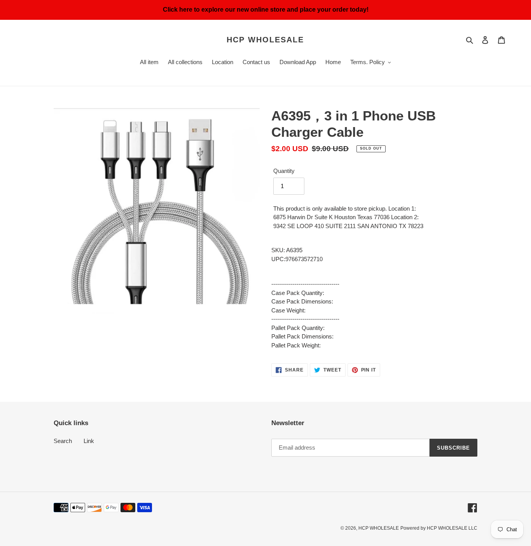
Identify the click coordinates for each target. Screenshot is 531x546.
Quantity (284, 170)
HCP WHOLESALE (265, 39)
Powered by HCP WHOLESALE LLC (438, 528)
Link (89, 441)
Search (63, 441)
